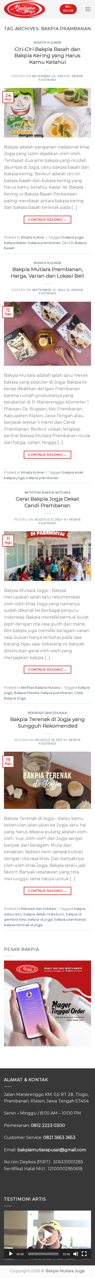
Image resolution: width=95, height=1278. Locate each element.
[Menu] (88, 9)
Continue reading (47, 219)
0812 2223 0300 (48, 1125)
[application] (47, 1235)
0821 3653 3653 (59, 1137)
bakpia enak (73, 472)
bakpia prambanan (44, 243)
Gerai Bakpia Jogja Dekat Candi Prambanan (47, 502)
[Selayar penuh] (84, 1253)
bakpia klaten (15, 243)
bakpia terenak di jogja (23, 925)
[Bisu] (75, 1253)
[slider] (43, 1254)
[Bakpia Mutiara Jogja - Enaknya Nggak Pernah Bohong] (24, 9)
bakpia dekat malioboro (43, 914)
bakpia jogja (73, 237)
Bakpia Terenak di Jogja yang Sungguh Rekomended (47, 722)
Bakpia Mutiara (26, 693)
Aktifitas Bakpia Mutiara (47, 492)
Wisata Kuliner (47, 42)
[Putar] (10, 1253)
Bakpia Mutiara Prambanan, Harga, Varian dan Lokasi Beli (47, 272)
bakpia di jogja (40, 919)
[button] (47, 1234)
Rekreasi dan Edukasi (47, 713)
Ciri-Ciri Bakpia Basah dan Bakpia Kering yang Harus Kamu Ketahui (47, 55)
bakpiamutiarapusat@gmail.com (51, 1149)
